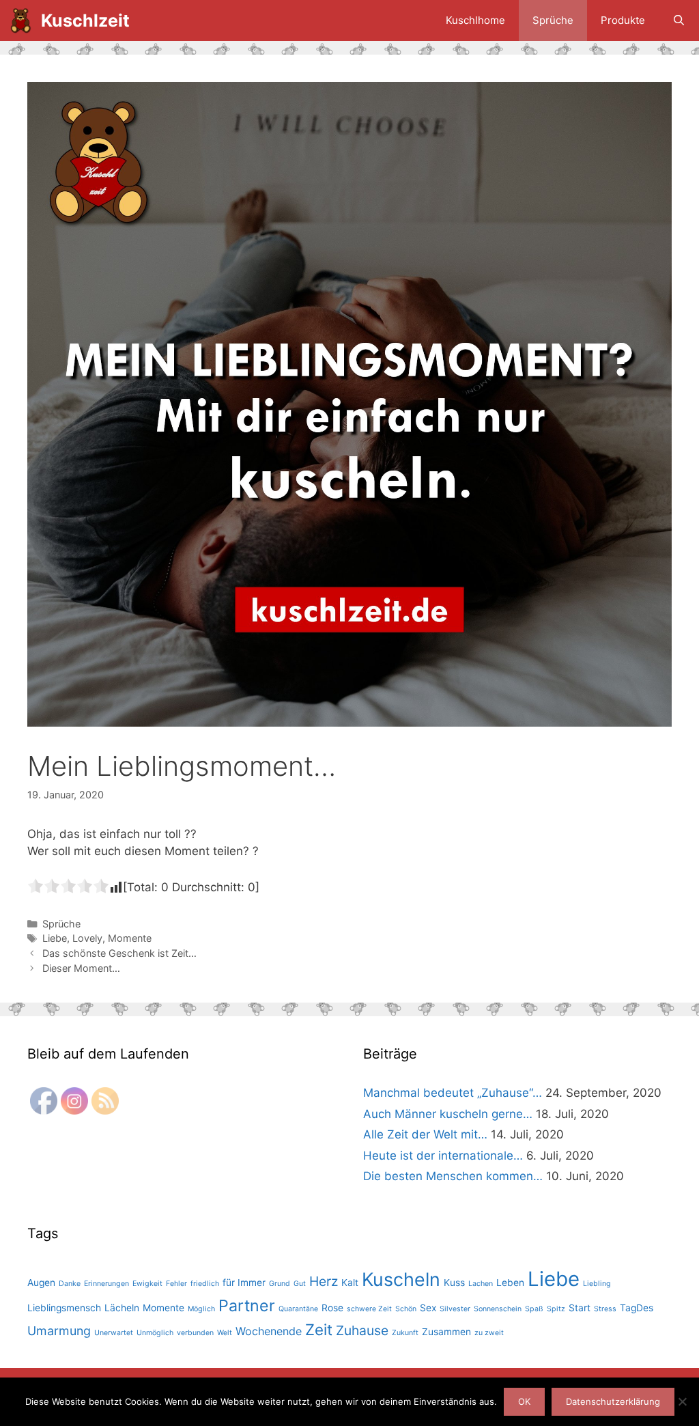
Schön (405, 1308)
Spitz (556, 1308)
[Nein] (682, 1401)
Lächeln (121, 1307)
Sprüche (552, 20)
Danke (70, 1283)
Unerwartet (113, 1332)
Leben (510, 1282)
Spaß (534, 1308)
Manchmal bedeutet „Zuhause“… (452, 1093)
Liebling (597, 1283)
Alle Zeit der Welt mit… (425, 1134)
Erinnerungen (106, 1283)
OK (524, 1401)
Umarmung (59, 1331)
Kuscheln (401, 1279)
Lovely (87, 938)
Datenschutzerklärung (613, 1401)
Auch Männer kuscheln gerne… (447, 1114)
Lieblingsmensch (64, 1307)
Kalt (349, 1282)
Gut (300, 1283)
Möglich (201, 1308)
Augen (41, 1282)
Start (579, 1307)
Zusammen (446, 1331)
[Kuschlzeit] (24, 20)
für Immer (244, 1282)
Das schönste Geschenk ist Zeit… (119, 953)
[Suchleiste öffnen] (679, 20)
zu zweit (489, 1332)
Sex (428, 1307)
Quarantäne (298, 1308)
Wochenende (269, 1331)
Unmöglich (155, 1332)
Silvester (455, 1308)
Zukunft (405, 1332)
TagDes (636, 1307)
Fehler (176, 1283)
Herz (323, 1281)
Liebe (54, 938)
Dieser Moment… (81, 968)
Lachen (480, 1283)
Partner (246, 1305)
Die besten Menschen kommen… (453, 1176)
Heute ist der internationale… (443, 1155)
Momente (130, 938)
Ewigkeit (147, 1283)
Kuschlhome (475, 20)
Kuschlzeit (85, 20)
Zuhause (362, 1330)
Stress (605, 1308)
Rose (332, 1307)
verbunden (195, 1332)
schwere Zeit (369, 1308)
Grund (279, 1283)
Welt (224, 1332)
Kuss (454, 1282)
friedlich (204, 1283)
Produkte (623, 20)
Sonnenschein (498, 1308)
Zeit (318, 1329)
